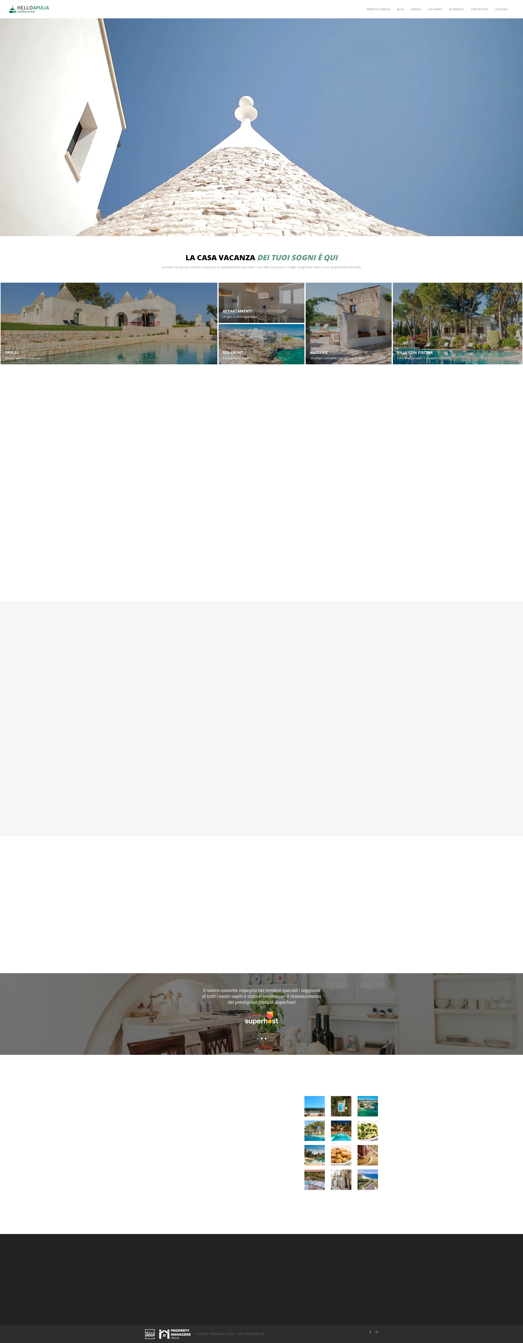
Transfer (275, 790)
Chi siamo (435, 9)
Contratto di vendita (278, 1261)
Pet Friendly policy (276, 1280)
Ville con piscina (415, 352)
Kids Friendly (411, 402)
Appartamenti (237, 311)
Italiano (501, 9)
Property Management (240, 1273)
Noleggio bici (158, 790)
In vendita (456, 9)
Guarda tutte (260, 583)
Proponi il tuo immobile (240, 1267)
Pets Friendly (324, 402)
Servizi (416, 9)
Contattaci (479, 9)
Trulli (11, 352)
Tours (332, 790)
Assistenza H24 (261, 497)
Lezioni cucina (159, 712)
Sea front (233, 352)
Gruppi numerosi (22, 402)
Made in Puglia (341, 497)
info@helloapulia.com (168, 1306)
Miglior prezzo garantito (181, 497)
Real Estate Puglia (236, 1286)
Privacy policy (273, 1267)
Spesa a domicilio (221, 790)
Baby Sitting (217, 712)
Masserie (319, 352)
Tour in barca (278, 712)
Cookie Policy (273, 1273)
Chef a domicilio (340, 712)
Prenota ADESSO (378, 9)
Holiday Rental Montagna (241, 1280)
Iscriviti (341, 1288)
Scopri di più (260, 817)
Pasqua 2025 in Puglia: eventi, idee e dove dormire (238, 1152)
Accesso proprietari (237, 1261)
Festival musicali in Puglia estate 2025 (227, 1099)
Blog (400, 9)
